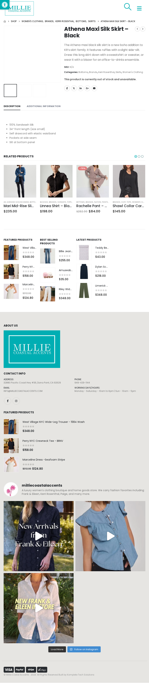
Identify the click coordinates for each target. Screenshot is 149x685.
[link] (4, 4)
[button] (8, 54)
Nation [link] (97, 202)
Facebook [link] (67, 88)
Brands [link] (93, 72)
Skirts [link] (118, 72)
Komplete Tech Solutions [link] (80, 674)
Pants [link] (105, 202)
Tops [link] (69, 202)
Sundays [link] (61, 202)
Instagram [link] (16, 401)
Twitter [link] (74, 88)
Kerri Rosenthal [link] (106, 72)
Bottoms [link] (83, 72)
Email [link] (94, 88)
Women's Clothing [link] (132, 72)
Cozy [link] (123, 202)
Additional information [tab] (44, 106)
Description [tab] (12, 106)
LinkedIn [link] (81, 88)
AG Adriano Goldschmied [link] (16, 202)
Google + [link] (87, 88)
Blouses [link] (44, 202)
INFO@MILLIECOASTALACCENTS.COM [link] (23, 391)
